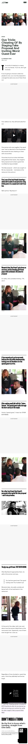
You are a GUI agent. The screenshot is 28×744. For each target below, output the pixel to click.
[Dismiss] (25, 729)
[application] (14, 135)
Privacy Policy (9, 734)
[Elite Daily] (5, 2)
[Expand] (20, 729)
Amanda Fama (7, 58)
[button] (14, 135)
